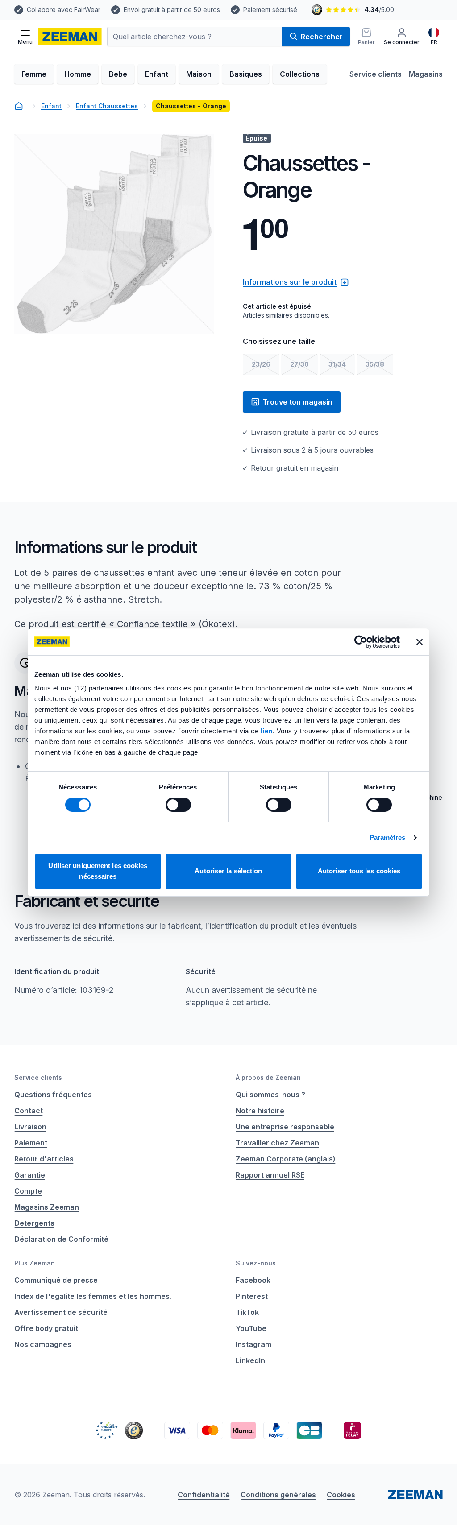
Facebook (253, 1280)
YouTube (251, 1328)
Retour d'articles (44, 1158)
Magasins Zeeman (46, 1207)
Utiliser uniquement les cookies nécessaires (97, 871)
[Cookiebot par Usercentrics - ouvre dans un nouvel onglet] (361, 642)
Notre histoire (260, 1110)
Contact (28, 1110)
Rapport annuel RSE (270, 1174)
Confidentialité (204, 1494)
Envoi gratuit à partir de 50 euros (172, 9)
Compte (28, 1190)
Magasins (426, 74)
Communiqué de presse (56, 1280)
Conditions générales (278, 1494)
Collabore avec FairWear (63, 9)
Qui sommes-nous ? (270, 1094)
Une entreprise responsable (285, 1126)
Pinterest (252, 1296)
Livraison (30, 1126)
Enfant (156, 74)
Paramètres (388, 837)
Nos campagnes (42, 1344)
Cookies (341, 1494)
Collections (300, 74)
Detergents (34, 1223)
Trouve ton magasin (297, 401)
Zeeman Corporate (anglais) (286, 1158)
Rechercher (322, 36)
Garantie (29, 1174)
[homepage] (18, 106)
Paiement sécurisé (270, 9)
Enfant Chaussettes (107, 106)
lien (267, 731)
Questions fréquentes (53, 1094)
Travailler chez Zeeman (277, 1142)
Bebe (118, 74)
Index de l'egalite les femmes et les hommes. (92, 1296)
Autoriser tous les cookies (359, 871)
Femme (33, 74)
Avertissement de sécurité (61, 1312)
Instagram (253, 1344)
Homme (77, 74)
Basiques (245, 74)
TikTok (247, 1312)
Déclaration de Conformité (61, 1239)
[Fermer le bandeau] (419, 642)
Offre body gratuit (46, 1328)
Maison (199, 74)
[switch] (178, 805)
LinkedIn (250, 1360)
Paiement (30, 1142)
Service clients (375, 74)
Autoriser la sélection (228, 871)
